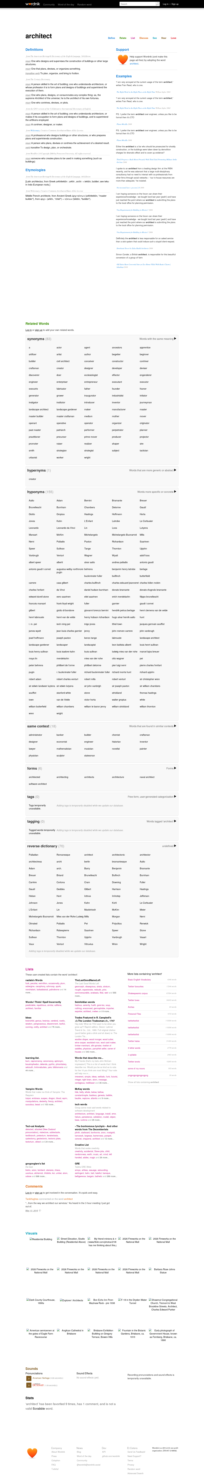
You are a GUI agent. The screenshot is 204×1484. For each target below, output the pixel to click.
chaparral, (87, 1138)
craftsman (34, 368)
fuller (86, 603)
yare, (50, 1067)
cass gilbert (62, 582)
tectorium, (30, 1141)
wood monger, (96, 1039)
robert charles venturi (67, 679)
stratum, (107, 986)
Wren (115, 944)
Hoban (32, 895)
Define (111, 37)
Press (54, 1456)
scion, (35, 1169)
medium (88, 416)
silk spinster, (97, 1045)
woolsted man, (94, 1042)
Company (56, 1448)
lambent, (42, 1169)
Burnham (61, 507)
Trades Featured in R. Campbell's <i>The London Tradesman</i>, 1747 (95, 1019)
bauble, (78, 1098)
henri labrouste (36, 617)
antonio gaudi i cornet (40, 569)
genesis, (102, 1095)
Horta (142, 514)
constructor (117, 361)
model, (106, 1116)
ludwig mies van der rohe (124, 651)
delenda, (44, 1064)
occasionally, (54, 983)
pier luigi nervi (119, 665)
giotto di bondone (65, 610)
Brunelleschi (35, 507)
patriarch (61, 429)
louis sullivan (90, 651)
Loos (114, 527)
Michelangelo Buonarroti (124, 534)
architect (134, 63)
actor (59, 347)
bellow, (101, 1091)
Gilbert (87, 889)
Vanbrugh (34, 555)
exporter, (79, 1011)
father (87, 388)
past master (35, 429)
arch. (59, 868)
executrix (33, 388)
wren (31, 713)
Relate (123, 37)
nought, (78, 989)
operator (88, 423)
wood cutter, (108, 1039)
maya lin (33, 658)
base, (77, 1119)
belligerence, (81, 1176)
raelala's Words (34, 980)
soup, (108, 1005)
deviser (143, 368)
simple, (88, 1076)
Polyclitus (117, 923)
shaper (115, 443)
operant (33, 423)
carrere (32, 582)
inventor (116, 402)
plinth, (78, 1132)
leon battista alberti (121, 644)
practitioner (34, 436)
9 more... (106, 1098)
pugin (31, 672)
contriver (144, 361)
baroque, (107, 1172)
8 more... (106, 1011)
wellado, (102, 1076)
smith (31, 450)
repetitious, (42, 1005)
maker (87, 409)
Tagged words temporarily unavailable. (42, 831)
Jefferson (144, 895)
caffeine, (58, 1005)
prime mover (90, 436)
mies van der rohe (93, 658)
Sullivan (61, 548)
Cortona (61, 882)
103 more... (50, 1104)
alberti (60, 562)
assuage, (93, 1169)
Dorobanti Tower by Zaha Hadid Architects (133, 248)
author (87, 354)
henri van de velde (66, 617)
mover (143, 416)
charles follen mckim (150, 582)
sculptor (61, 755)
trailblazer (90, 1082)
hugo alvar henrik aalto (123, 617)
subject (115, 450)
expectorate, (88, 989)
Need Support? (134, 1456)
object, (113, 1116)
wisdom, (30, 1023)
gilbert (32, 610)
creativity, (79, 1151)
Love (173, 37)
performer (89, 429)
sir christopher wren (150, 679)
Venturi (60, 555)
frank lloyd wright (65, 603)
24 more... (50, 1141)
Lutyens (144, 527)
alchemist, (39, 1172)
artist (59, 354)
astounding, (103, 1169)
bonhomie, (96, 1132)
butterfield (145, 575)
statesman (89, 755)
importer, (110, 1008)
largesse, (88, 1135)
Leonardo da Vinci (66, 527)
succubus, (30, 1104)
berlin (87, 861)
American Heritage (41, 1377)
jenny (87, 630)
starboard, (86, 1132)
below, (94, 1091)
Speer (32, 548)
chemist (116, 734)
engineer (33, 381)
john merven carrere (122, 630)
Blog (79, 1451)
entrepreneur (91, 381)
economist (62, 741)
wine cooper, (81, 1042)
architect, (30, 1008)
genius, (39, 1020)
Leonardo (34, 527)
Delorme (116, 507)
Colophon (55, 1460)
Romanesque (63, 854)
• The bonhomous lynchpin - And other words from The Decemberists (96, 1128)
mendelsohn (63, 658)
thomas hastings (148, 692)
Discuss (143, 37)
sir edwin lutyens (65, 685)
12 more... (109, 1138)
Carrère (33, 882)
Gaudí (143, 507)
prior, (104, 989)
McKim (60, 534)
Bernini (87, 500)
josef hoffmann (36, 637)
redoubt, (98, 989)
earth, (90, 1154)
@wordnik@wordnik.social (88, 1464)
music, (96, 1154)
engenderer (146, 375)
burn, (28, 1060)
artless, (85, 1169)
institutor (61, 402)
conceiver (89, 361)
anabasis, (95, 992)
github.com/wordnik (111, 1456)
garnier (115, 603)
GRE (77, 1163)
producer (116, 436)
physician (33, 755)
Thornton (116, 548)
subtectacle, (55, 1132)
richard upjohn (147, 672)
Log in (29, 329)
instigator (33, 402)
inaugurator (90, 395)
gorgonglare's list (35, 1163)
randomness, (81, 1154)
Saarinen (144, 541)
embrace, (36, 1098)
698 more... (41, 1176)
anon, (104, 1132)
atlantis (94, 1098)
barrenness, (98, 1135)
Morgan (116, 916)
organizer (117, 423)
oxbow (29, 1176)
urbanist (33, 457)
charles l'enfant (36, 589)
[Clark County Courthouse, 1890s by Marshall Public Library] (40, 1301)
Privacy (130, 1464)
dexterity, (43, 1101)
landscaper (62, 644)
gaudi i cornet (146, 603)
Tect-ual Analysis (35, 1126)
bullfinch (116, 575)
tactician (144, 450)
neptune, (86, 1098)
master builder (36, 416)
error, (114, 1113)
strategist (89, 450)
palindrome (54, 989)
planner (143, 429)
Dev (104, 1448)
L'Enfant (88, 521)
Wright (143, 944)
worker (60, 457)
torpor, (29, 1098)
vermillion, (43, 983)
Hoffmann (117, 514)
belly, (82, 1091)
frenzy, (51, 1101)
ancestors (117, 347)
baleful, (99, 1172)
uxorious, (30, 1172)
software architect (38, 783)
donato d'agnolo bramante (153, 589)
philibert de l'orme (66, 665)
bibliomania (58, 1067)
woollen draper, (82, 1039)
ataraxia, (50, 1169)
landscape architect (38, 409)
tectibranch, (31, 1135)
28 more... (96, 1119)
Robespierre (63, 930)
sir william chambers (150, 685)
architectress (35, 861)
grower (60, 395)
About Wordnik (58, 1451)
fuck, (28, 983)
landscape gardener (67, 409)
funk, (108, 1076)
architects (89, 777)
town (31, 699)
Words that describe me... (89, 1057)
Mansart (33, 534)
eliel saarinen (91, 596)
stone (87, 692)
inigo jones (89, 624)
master (143, 409)
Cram (87, 882)
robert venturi (119, 679)
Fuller (142, 882)
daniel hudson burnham (96, 589)
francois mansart (37, 603)
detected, (30, 1129)
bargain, (91, 1176)
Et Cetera (132, 1448)
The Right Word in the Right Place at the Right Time (136, 92)
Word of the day (66, 4)
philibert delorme (92, 665)
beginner (144, 354)
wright (87, 457)
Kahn (59, 521)
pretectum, (42, 1135)
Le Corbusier (146, 521)
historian (116, 741)
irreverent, (80, 1076)
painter (143, 748)
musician (88, 748)
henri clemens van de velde (154, 610)
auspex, (45, 1098)
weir (107, 992)
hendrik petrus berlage (123, 610)
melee (95, 1011)
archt (59, 861)
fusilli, (94, 1005)
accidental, (89, 1151)
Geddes (61, 889)
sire (141, 443)
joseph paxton (64, 637)
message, (102, 1079)
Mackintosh (90, 909)
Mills (142, 534)
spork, (58, 986)
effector (116, 375)
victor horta (90, 699)
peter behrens (36, 665)
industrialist (117, 395)
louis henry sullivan (38, 651)
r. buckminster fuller (66, 672)
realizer (88, 443)
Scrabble (39, 1408)
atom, (95, 1079)
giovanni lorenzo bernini (96, 610)
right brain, (87, 1079)
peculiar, (34, 983)
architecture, (81, 1113)
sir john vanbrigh (92, 685)
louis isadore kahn (66, 651)
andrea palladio (120, 562)
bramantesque (119, 861)
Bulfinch (116, 875)
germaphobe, (100, 1008)
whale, (88, 1091)
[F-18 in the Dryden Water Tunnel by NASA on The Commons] (132, 1301)
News (79, 1448)
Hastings (88, 514)
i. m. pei (33, 624)
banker (60, 734)
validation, (98, 1116)
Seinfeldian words (85, 1002)
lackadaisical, (43, 989)
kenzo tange (90, 637)
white (142, 699)
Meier (143, 909)
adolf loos (144, 555)
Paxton (87, 541)
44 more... (30, 1070)
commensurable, (83, 992)
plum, (63, 983)
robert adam (35, 679)
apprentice (145, 347)
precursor (61, 436)
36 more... (104, 1082)
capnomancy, (37, 1060)
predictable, (31, 1005)
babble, (109, 1095)
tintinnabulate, (41, 1067)
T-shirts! (55, 1468)
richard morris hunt (121, 672)
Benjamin (117, 868)
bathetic (99, 1176)
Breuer (143, 500)
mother (115, 416)
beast (38, 1104)
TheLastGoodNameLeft (87, 980)
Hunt (59, 895)
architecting (62, 777)
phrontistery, (61, 1064)
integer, (78, 1079)
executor (144, 381)
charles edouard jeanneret (125, 582)
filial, (102, 992)
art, (101, 1154)
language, (100, 1113)
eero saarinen (64, 596)
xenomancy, (49, 1060)
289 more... (112, 1176)
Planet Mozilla (122, 124)
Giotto (32, 514)
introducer (89, 402)
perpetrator (117, 429)
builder (32, 361)
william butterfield (37, 706)
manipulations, (32, 1101)
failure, (78, 1116)
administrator (35, 734)
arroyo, (78, 1169)
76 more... (57, 1026)
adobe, (86, 1157)
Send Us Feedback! (136, 1451)
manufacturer (119, 409)
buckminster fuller (93, 575)
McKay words (82, 1088)
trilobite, (48, 1172)
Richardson (118, 541)
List (133, 37)
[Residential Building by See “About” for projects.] (41, 1238)
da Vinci (61, 589)
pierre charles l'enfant (151, 665)
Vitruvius (88, 944)
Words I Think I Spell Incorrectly (43, 1002)
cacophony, (41, 986)
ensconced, (88, 1008)
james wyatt (35, 630)
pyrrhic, (52, 1064)
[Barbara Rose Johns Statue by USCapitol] (163, 1270)
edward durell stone (39, 596)
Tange (87, 548)
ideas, (95, 1076)
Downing (116, 882)
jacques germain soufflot (152, 624)
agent (87, 347)
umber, (59, 1172)
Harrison (116, 889)
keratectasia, (52, 1135)
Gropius (61, 514)
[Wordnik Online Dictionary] (33, 3)
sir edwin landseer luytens (42, 685)
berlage (143, 569)
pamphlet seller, (100, 1048)
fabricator (61, 388)
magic (93, 1157)
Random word (84, 4)
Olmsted (33, 923)
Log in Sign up (170, 3)
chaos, (58, 1169)
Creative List (82, 1144)
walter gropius (119, 699)
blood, (59, 1098)
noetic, (62, 1020)
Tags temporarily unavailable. (37, 807)
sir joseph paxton (120, 685)
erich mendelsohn (121, 596)
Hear (163, 37)
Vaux (31, 944)
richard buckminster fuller (97, 672)
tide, (77, 1091)
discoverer (34, 375)
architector (145, 854)
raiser (59, 443)
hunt (142, 617)
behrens (88, 569)
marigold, (111, 1132)
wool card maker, (108, 1042)
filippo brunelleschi (149, 596)
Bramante (117, 500)
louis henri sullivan (149, 644)
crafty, (37, 1026)
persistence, (87, 1116)
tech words (81, 1104)
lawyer (32, 748)
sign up (38, 329)
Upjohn (143, 548)
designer (88, 368)
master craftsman (65, 416)
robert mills (89, 679)
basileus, (93, 1095)
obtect (38, 1141)
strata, (100, 986)
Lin (85, 527)
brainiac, (47, 1020)
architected (34, 777)
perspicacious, (40, 1023)
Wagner (88, 555)
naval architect (147, 777)
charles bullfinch (92, 582)
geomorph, (80, 986)
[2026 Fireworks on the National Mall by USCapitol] (132, 1240)
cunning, (30, 1026)
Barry (87, 868)
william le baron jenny (95, 706)
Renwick (144, 923)
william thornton (148, 706)
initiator (143, 395)
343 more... (91, 1051)
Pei (86, 923)
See (155, 37)
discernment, (53, 1023)
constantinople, (82, 1095)
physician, (88, 1048)
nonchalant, (31, 989)
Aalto (31, 500)
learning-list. (32, 1057)
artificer (32, 354)
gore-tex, (101, 1005)
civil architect (63, 361)
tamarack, (79, 1135)
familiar (37, 1008)
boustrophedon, (33, 1064)
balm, (88, 1172)
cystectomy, (31, 1138)
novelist (116, 748)
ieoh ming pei (63, 624)
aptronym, (59, 1060)
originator (144, 423)
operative (61, 423)
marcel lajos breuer (149, 651)
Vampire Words (34, 1088)
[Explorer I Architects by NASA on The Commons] (71, 1300)
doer (59, 375)
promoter (33, 443)
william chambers (65, 706)
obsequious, (91, 986)
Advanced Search (135, 1473)
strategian (62, 450)
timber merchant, (83, 1045)
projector (144, 436)
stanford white (64, 692)
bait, (93, 1172)
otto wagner (118, 658)
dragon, (52, 1098)
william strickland (120, 706)
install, (108, 1113)
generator (34, 395)
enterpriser (62, 381)
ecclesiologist (91, 375)
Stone (143, 930)
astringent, (80, 1172)
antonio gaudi (146, 562)
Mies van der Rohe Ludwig (70, 916)
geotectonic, (42, 1138)
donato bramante (120, 589)
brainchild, (30, 1020)
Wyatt (115, 555)
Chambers (89, 507)
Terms (130, 1460)
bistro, (29, 1169)
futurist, (114, 1076)
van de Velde (63, 699)
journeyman (146, 402)
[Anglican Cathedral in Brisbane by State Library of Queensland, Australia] (71, 1331)
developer (117, 368)
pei (141, 658)
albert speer (35, 562)
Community (49, 4)
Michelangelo (91, 534)
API (104, 1451)
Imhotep (116, 895)
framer (143, 388)
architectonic (118, 854)
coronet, (79, 1138)
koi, (54, 1172)
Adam (60, 500)
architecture (118, 777)
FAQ (53, 1464)
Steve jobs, (99, 1151)
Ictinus (87, 895)
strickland (117, 692)
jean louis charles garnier (69, 630)
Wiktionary (35, 130)
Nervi (31, 541)
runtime (84, 1119)
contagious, (80, 1082)
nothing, (79, 1008)
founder (116, 388)
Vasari (143, 937)
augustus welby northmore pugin (70, 570)
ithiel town (117, 624)
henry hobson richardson (96, 617)
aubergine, (31, 986)
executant (117, 381)
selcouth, (30, 1067)
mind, (106, 1154)
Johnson (33, 902)
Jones (32, 521)
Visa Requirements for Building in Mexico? (132, 210)
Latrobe (116, 521)
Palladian (33, 854)
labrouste (116, 637)
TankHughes (32, 1198)
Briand (60, 875)
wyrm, (65, 1098)
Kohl (114, 902)
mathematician (64, 748)
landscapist (90, 644)
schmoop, (51, 986)
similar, (50, 1005)
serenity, (87, 1005)
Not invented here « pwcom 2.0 (128, 187)
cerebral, (55, 1020)
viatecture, (45, 1132)
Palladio (61, 541)
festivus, (79, 1005)
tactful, (62, 1023)
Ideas (28, 1017)
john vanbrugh (147, 630)
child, (107, 1151)
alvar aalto (89, 562)
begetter (116, 354)
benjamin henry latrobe (123, 569)
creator (60, 368)
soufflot (32, 692)
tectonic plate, (54, 1138)
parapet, (108, 1135)
